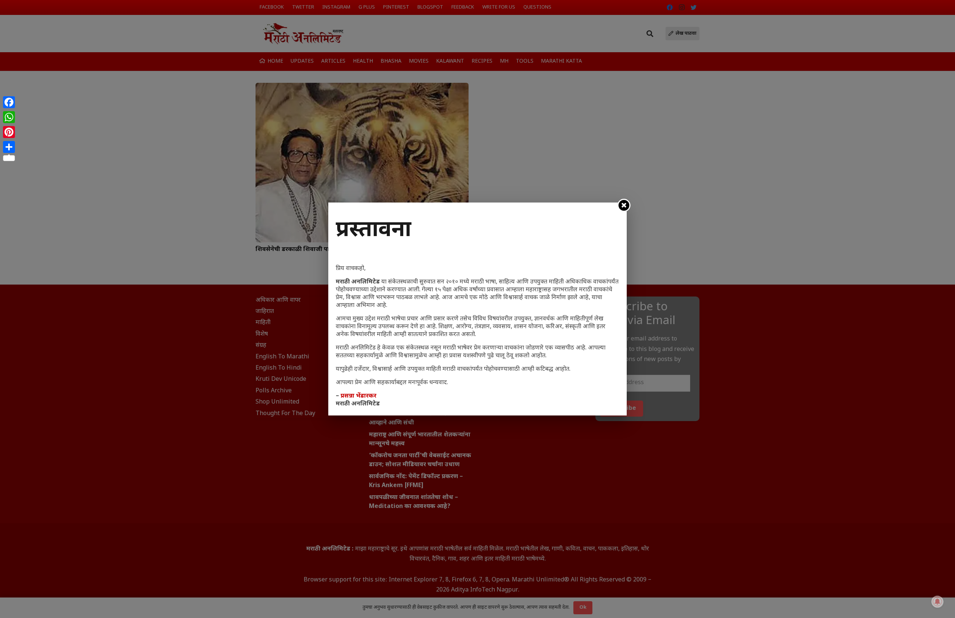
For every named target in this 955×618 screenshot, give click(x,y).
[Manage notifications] (937, 602)
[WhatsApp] (8, 117)
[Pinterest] (8, 132)
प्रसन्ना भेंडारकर (358, 396)
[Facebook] (8, 102)
